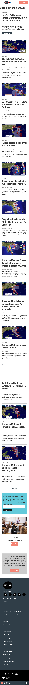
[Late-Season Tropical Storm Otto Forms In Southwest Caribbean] (14, 90)
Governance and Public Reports (10, 628)
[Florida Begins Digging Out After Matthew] (14, 130)
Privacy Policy (6, 658)
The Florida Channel (8, 624)
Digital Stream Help (7, 641)
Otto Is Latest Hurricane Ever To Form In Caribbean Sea (14, 62)
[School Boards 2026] (14, 525)
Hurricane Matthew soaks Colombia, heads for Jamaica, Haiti (13, 468)
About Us (5, 601)
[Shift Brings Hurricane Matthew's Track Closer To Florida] (14, 371)
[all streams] (27, 683)
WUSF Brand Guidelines (8, 661)
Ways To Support (7, 654)
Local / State (4, 56)
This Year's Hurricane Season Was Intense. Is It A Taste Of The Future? (14, 18)
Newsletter (5, 608)
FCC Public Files (7, 631)
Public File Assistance (8, 634)
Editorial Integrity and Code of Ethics (12, 611)
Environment (4, 12)
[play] (2, 683)
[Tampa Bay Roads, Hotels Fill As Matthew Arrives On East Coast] (14, 207)
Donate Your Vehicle (8, 644)
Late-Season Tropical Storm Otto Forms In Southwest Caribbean (14, 105)
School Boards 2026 (14, 537)
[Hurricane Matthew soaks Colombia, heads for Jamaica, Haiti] (14, 453)
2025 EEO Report (7, 638)
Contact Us (5, 604)
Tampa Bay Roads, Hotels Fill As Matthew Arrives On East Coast (14, 222)
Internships (6, 621)
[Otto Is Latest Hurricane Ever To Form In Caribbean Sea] (14, 47)
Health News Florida (6, 422)
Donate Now (14, 570)
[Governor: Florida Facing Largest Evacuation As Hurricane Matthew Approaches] (14, 289)
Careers (5, 618)
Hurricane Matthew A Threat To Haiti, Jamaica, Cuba (13, 427)
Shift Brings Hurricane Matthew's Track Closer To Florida (14, 386)
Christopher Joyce (5, 24)
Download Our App (7, 651)
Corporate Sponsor (7, 648)
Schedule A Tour (7, 664)
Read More (14, 544)
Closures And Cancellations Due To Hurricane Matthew (14, 182)
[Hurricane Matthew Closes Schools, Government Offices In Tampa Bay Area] (14, 248)
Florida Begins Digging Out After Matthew (14, 144)
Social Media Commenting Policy (11, 614)
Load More (14, 488)
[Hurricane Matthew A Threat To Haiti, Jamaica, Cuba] (14, 412)
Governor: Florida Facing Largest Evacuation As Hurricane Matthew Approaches (13, 305)
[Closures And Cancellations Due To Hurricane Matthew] (14, 169)
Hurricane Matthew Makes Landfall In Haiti (14, 346)
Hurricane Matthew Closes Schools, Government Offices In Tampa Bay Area (14, 263)
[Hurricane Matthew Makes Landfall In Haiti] (14, 333)
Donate (24, 2)
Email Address (8, 504)
